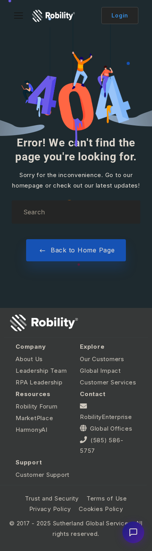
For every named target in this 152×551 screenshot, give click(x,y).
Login (119, 15)
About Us (29, 359)
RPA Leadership (39, 382)
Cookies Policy (101, 509)
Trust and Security (52, 498)
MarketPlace (34, 418)
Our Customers (102, 359)
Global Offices (111, 428)
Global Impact (100, 370)
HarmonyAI (32, 429)
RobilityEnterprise (106, 417)
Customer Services (108, 382)
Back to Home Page (81, 250)
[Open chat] (133, 532)
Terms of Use (107, 498)
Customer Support (42, 474)
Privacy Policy (50, 509)
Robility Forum (37, 406)
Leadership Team (41, 370)
